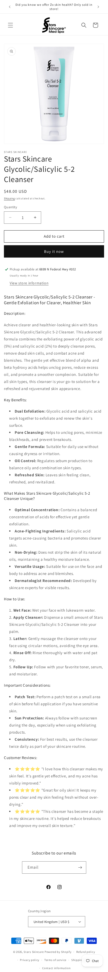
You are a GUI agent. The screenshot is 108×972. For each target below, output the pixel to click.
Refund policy (85, 952)
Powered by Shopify (58, 952)
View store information (29, 283)
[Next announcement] (98, 7)
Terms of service (55, 960)
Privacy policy (29, 960)
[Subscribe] (80, 867)
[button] (10, 25)
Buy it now (54, 251)
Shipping (9, 198)
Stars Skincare (34, 952)
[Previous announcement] (9, 7)
